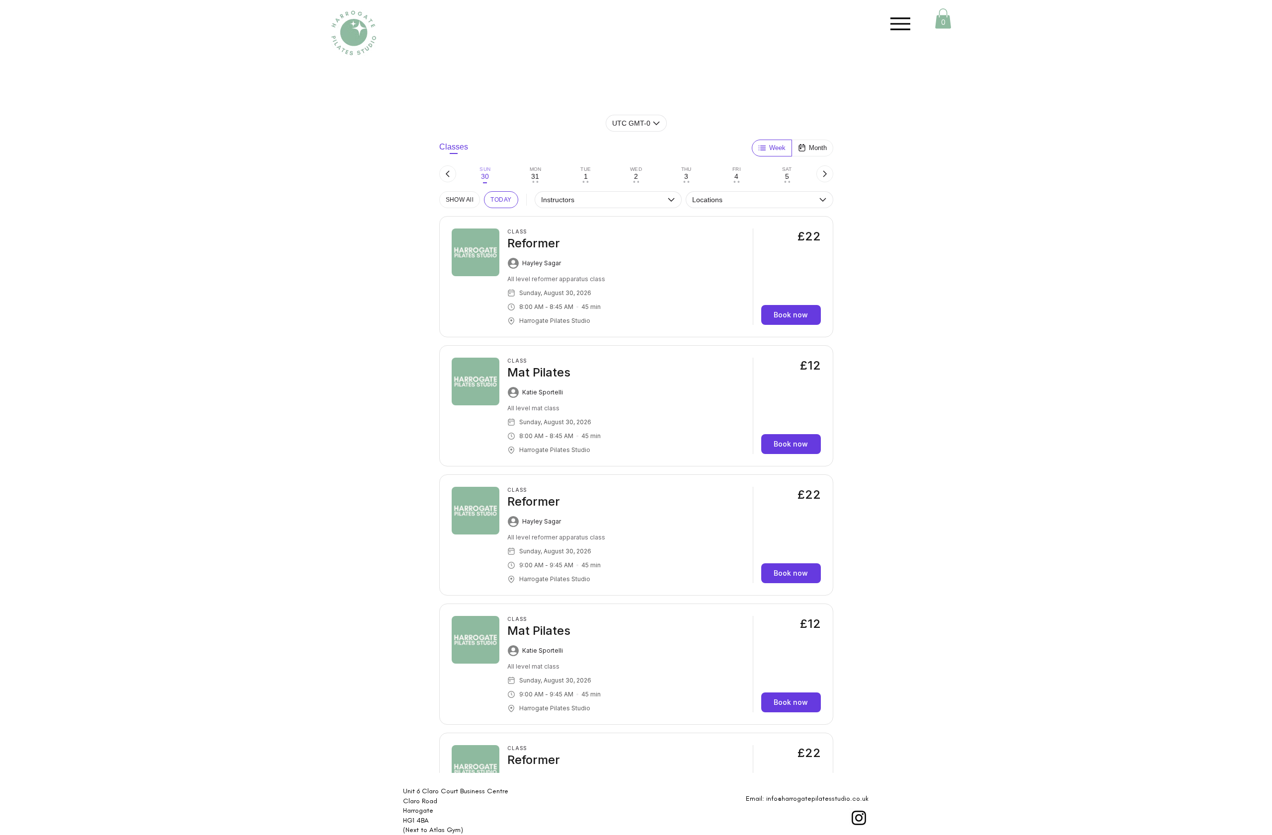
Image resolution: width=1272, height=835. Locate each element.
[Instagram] (859, 818)
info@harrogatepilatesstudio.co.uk (817, 798)
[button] (943, 18)
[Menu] (900, 23)
